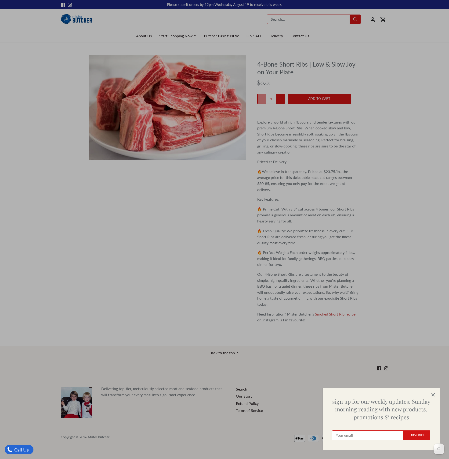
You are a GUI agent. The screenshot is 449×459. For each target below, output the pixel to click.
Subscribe (416, 435)
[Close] (433, 395)
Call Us (21, 449)
